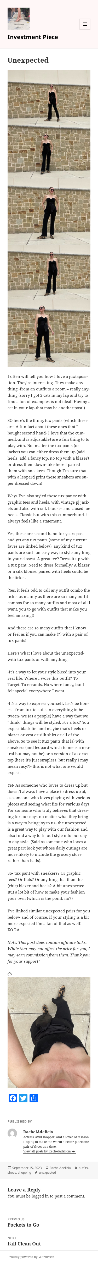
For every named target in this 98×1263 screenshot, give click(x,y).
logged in (40, 1196)
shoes (12, 1172)
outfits (83, 1168)
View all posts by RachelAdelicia (47, 1151)
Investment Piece (33, 37)
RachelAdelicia (60, 1168)
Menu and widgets (85, 29)
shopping (24, 1172)
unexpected (47, 1172)
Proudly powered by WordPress (31, 1257)
